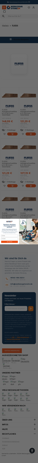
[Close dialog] (37, 219)
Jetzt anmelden (9, 241)
